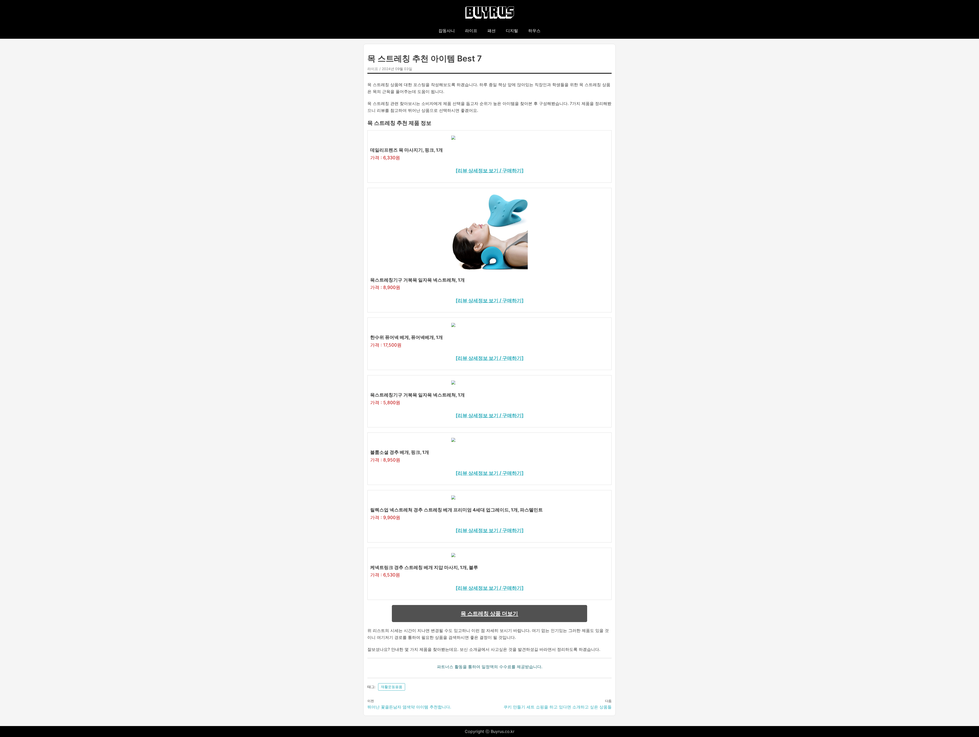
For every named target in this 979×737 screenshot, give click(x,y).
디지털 (512, 30)
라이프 (471, 30)
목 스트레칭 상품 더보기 (489, 613)
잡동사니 (447, 30)
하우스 (534, 30)
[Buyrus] (489, 13)
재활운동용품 (391, 687)
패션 (491, 30)
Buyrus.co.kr (502, 731)
